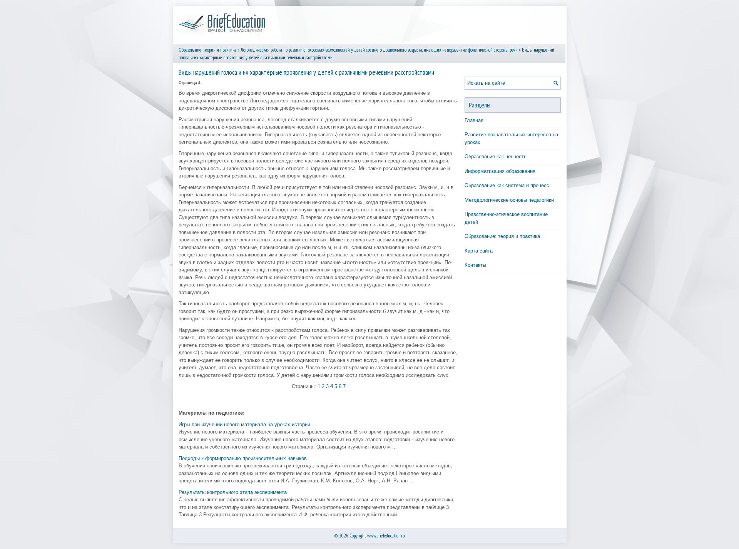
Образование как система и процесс (507, 185)
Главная (474, 120)
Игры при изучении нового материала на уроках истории (244, 424)
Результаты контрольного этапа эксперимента (233, 492)
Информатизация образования (500, 171)
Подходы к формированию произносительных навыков (243, 458)
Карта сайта (479, 251)
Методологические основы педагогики (509, 200)
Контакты (475, 265)
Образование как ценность (496, 156)
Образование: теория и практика (207, 50)
